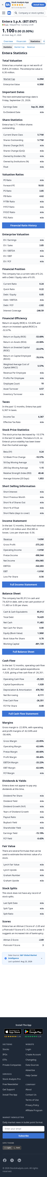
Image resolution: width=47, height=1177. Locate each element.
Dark (18, 1148)
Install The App (10, 1094)
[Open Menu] (4, 13)
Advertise (30, 1070)
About (29, 1089)
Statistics (35, 41)
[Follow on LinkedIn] (19, 1160)
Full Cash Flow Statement (23, 713)
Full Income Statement (23, 584)
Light (9, 1148)
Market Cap (19, 47)
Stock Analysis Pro (12, 1079)
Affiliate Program (34, 1110)
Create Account (33, 1054)
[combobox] (29, 12)
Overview (8, 41)
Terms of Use (32, 1099)
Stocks (6, 1049)
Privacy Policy (32, 1105)
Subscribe (24, 1135)
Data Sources (32, 1065)
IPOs (5, 1054)
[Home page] (9, 13)
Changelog (31, 1059)
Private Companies (12, 1065)
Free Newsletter (10, 1084)
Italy (6, 25)
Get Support (9, 1089)
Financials (21, 41)
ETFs (5, 1059)
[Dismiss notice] (2, 4)
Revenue (31, 47)
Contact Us (31, 1094)
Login (28, 1049)
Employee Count (12, 383)
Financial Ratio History (23, 225)
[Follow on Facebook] (5, 1160)
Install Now (39, 4)
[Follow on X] (12, 1160)
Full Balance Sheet (23, 651)
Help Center (31, 1075)
